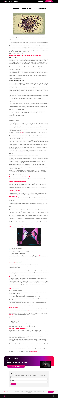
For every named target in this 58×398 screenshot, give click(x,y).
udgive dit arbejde (37, 255)
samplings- (15, 311)
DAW (31, 311)
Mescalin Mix (21, 132)
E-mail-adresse (12, 380)
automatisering (11, 314)
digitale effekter (40, 311)
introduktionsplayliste (33, 351)
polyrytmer (21, 151)
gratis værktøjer (26, 310)
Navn (11, 377)
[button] (16, 1)
